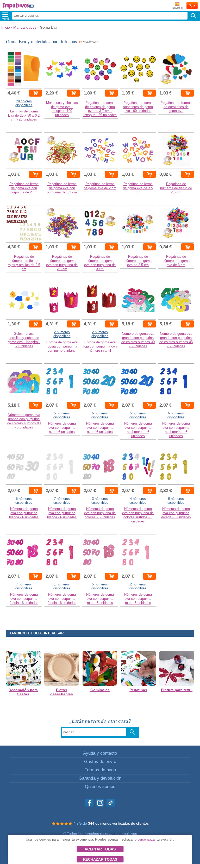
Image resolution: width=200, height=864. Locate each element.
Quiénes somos (100, 786)
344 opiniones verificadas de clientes (118, 823)
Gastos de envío (100, 761)
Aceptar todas (100, 849)
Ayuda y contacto (100, 753)
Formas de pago (100, 769)
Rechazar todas (100, 859)
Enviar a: (177, 7)
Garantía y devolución (100, 778)
